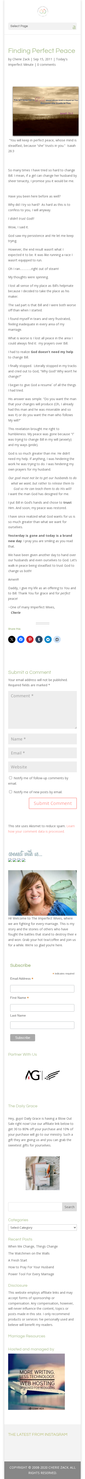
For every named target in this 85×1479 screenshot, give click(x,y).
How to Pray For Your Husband (31, 1267)
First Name (19, 998)
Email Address (21, 978)
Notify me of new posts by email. (38, 792)
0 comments (46, 64)
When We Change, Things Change (33, 1246)
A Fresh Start (17, 1260)
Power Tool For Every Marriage (31, 1274)
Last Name (18, 1015)
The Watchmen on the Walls (29, 1253)
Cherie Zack (21, 59)
